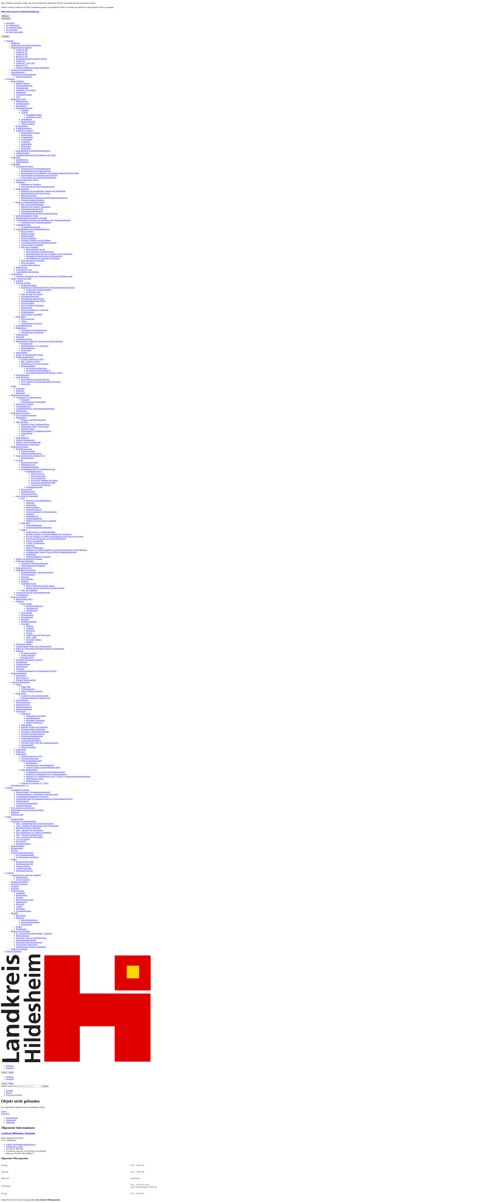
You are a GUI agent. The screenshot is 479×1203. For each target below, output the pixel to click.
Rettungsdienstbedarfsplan (31, 453)
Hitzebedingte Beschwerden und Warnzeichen (44, 256)
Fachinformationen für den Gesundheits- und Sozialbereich (49, 254)
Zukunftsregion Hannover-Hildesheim (31, 947)
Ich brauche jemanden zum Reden (44, 480)
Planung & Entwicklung (20, 931)
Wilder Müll (25, 687)
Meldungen (15, 43)
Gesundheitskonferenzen (30, 227)
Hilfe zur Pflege (22, 422)
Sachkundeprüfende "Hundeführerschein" (37, 572)
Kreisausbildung (27, 458)
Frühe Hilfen (21, 317)
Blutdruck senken (28, 234)
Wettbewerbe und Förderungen (38, 635)
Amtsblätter (20, 893)
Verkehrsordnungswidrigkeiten (33, 566)
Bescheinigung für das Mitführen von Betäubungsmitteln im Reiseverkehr (50, 173)
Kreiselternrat (21, 106)
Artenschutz (25, 714)
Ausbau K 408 (22, 50)
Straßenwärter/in (22, 801)
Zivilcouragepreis (23, 880)
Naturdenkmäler (27, 745)
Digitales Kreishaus (13, 951)
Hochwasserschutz (23, 702)
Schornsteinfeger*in (24, 568)
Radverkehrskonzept (29, 920)
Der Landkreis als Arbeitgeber (23, 808)
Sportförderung (22, 160)
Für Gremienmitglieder (25, 855)
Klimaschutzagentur (24, 707)
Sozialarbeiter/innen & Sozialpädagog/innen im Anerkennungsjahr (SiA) (44, 799)
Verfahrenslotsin (27, 312)
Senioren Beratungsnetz (25, 440)
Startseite (9, 1090)
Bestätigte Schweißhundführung (38, 501)
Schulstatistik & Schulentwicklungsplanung (33, 151)
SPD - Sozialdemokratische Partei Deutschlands (35, 823)
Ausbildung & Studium (20, 790)
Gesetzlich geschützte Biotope (33, 734)
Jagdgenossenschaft (33, 509)
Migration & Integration (20, 395)
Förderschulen (26, 135)
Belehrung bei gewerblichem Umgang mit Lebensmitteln (43, 191)
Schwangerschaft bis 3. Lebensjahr (34, 310)
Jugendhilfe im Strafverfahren (32, 299)
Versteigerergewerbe (29, 494)
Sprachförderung (22, 377)
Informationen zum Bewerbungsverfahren (27, 810)
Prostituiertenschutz (33, 471)
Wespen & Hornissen (34, 723)
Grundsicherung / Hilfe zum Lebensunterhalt (33, 646)
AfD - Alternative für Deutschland (29, 830)
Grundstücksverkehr (24, 95)
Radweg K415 (22, 65)
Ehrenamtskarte (27, 617)
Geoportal (15, 886)
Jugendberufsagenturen (30, 296)
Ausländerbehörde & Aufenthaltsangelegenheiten (35, 409)
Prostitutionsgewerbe (34, 487)
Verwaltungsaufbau (23, 911)
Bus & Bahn (21, 915)
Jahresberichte (21, 902)
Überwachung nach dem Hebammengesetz (38, 187)
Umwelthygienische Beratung (32, 200)
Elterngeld (20, 337)
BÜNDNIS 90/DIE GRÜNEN (28, 828)
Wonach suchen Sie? (9, 1086)
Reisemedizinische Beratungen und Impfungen (39, 175)
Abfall (18, 684)
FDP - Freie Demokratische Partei (29, 835)
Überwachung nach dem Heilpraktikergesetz (38, 178)
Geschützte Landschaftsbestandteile (35, 732)
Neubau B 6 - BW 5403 (25, 63)
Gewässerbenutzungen (30, 758)
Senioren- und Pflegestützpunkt (33, 420)
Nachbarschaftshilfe (29, 622)
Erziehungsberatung (29, 285)
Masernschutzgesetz (29, 195)
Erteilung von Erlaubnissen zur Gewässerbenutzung (46, 774)
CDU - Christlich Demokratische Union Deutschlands (37, 826)
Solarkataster (21, 749)
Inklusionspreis (22, 877)
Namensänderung (28, 348)
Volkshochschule (22, 153)
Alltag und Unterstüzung (40, 485)
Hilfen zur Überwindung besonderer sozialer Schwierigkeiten (40, 649)
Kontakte (29, 642)
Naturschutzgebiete (28, 747)
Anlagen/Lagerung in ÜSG (31, 756)
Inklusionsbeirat (27, 658)
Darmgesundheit (27, 236)
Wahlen (14, 859)
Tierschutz (25, 577)
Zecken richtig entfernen (30, 265)
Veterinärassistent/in (24, 806)
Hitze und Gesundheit (29, 247)
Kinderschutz (21, 328)
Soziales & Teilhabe (19, 597)
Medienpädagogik (28, 121)
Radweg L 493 (22, 56)
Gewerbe (19, 460)
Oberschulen (26, 146)
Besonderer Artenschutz (35, 720)
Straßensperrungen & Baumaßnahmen (26, 45)
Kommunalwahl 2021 (24, 871)
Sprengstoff (25, 523)
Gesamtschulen (27, 137)
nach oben (5, 1114)
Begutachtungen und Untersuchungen (36, 171)
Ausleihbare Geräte (33, 117)
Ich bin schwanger (38, 476)
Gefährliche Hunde (28, 583)
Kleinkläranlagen (32, 781)
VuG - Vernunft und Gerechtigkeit (29, 837)
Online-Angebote (28, 124)
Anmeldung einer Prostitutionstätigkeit (36, 222)
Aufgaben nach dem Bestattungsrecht (35, 169)
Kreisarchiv (20, 393)
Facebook (10, 1068)
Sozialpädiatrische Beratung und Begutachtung (39, 213)
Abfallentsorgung (28, 689)
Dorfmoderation (27, 615)
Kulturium (20, 391)
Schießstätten (31, 554)
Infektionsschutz (22, 189)
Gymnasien (25, 142)
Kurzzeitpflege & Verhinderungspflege (36, 431)
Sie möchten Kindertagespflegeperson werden (44, 373)
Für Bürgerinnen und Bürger (27, 857)
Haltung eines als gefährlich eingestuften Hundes (45, 588)
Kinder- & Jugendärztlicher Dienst (29, 355)
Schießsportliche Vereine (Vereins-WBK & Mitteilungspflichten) (51, 552)
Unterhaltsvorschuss (24, 339)
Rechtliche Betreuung (34, 606)
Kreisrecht (20, 904)
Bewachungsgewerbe (29, 462)
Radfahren (20, 918)
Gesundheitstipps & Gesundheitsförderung (32, 229)
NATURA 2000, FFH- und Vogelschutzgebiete (39, 743)
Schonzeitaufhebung (34, 518)
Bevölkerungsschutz (24, 449)
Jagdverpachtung (32, 507)
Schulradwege (26, 924)
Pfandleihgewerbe (28, 465)
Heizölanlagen (31, 763)
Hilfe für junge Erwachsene (32, 294)
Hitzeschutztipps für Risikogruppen (40, 252)
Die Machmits (26, 613)
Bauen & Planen (17, 81)
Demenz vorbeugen (28, 238)
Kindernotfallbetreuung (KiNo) (33, 301)
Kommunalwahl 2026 (24, 862)
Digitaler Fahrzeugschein (26, 680)
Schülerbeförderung (24, 128)
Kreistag (14, 850)
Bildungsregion (22, 101)
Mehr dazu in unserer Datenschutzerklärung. (20, 11)
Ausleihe (24, 113)
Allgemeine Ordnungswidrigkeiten (34, 563)
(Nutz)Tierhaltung (28, 575)
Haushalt (19, 897)
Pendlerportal (21, 929)
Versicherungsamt (23, 664)
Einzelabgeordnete (23, 844)
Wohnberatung (32, 610)
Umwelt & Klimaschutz (20, 682)
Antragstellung (27, 433)
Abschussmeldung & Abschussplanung (41, 512)
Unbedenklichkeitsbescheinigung (39, 527)
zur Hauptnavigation (14, 27)
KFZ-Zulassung (22, 678)
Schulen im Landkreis (24, 130)
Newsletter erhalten (33, 640)
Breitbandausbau (22, 936)
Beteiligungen (21, 895)
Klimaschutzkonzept (24, 709)
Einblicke (29, 626)
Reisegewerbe (26, 489)
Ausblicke (30, 628)
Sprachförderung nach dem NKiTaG (35, 379)
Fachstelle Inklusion (29, 653)
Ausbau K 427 (22, 52)
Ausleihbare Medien (34, 115)
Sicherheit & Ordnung (19, 447)
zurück (3, 1111)
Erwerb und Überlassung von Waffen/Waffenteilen (46, 539)
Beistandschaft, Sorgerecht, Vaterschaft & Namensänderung (39, 341)
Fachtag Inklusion (28, 655)
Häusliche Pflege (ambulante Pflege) (35, 424)
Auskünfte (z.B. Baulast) (26, 90)
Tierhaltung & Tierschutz (26, 570)
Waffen (24, 530)
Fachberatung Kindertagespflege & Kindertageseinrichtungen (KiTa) (48, 287)
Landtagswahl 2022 (24, 868)
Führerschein (21, 675)
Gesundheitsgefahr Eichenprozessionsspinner (39, 243)
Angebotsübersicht (23, 406)
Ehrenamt (20, 601)
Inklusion (19, 651)
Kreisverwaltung (17, 891)
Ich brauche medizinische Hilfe (43, 483)
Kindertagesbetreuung (24, 357)
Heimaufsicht (21, 418)
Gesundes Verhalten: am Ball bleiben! (36, 240)
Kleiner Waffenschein (34, 548)
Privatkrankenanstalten (30, 467)
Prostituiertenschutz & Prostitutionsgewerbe (38, 469)
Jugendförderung (22, 375)
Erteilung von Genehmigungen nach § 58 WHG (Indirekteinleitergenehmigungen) (58, 776)
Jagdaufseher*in (32, 516)
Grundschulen (26, 139)
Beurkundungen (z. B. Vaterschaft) (34, 346)
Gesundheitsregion (23, 225)
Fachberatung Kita (33, 292)
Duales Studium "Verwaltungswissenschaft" (33, 792)
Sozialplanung (21, 662)
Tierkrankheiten (27, 579)
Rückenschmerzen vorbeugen (32, 261)
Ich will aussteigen (38, 478)
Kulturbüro (20, 388)
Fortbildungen (26, 119)
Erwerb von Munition (34, 541)
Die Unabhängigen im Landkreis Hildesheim (33, 832)
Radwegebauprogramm (30, 922)
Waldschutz (20, 752)
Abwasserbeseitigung (29, 770)
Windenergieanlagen (24, 77)
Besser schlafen (27, 231)
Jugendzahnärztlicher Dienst (27, 216)
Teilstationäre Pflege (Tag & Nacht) (35, 427)
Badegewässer (21, 267)
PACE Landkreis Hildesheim (32, 305)
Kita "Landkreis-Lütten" (30, 361)
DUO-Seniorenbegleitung (26, 415)
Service (9, 1093)
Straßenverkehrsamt (19, 673)
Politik (8, 817)
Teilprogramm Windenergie (27, 945)
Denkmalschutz (22, 88)
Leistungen (10, 79)
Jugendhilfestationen (24, 326)
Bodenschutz (21, 693)
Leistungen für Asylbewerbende (28, 397)
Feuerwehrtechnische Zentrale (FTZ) (30, 456)
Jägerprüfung (31, 505)
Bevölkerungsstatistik (19, 882)
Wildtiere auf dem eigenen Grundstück (41, 521)
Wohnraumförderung (24, 86)
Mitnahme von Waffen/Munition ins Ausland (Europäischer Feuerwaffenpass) (56, 550)
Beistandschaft (26, 344)
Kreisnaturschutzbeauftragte (32, 736)
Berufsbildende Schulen (30, 133)
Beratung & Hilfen (23, 283)
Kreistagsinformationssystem (22, 853)
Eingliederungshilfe (23, 644)
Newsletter (25, 624)
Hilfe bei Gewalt (37, 474)
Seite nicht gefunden (14, 1095)
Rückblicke (30, 631)
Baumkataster (26, 725)
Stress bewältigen (28, 263)
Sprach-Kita (25, 384)
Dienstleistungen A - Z (20, 785)
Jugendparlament (22, 104)
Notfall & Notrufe (28, 451)
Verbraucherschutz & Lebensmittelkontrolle (33, 592)
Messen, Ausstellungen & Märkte (29, 559)
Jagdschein (30, 503)
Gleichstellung (16, 274)
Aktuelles (9, 41)
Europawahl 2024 (23, 866)
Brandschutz (21, 92)
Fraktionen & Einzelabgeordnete (24, 821)
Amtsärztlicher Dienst (24, 166)
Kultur (13, 386)
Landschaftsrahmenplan (30, 738)
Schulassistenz (26, 308)
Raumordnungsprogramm (26, 940)
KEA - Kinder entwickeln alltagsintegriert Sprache (41, 382)
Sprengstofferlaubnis (34, 525)
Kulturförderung (22, 162)
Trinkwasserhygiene (24, 270)
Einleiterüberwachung (34, 779)
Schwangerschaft (27, 319)
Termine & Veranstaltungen (22, 70)
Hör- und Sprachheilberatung (32, 204)
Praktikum (15, 812)
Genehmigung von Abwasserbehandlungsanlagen (45, 772)
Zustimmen (6, 19)
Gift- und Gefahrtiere (29, 590)
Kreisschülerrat (22, 126)
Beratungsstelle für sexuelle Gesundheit (31, 218)
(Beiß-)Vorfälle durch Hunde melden (40, 586)
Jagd (23, 498)
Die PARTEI (21, 841)
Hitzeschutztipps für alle (35, 249)
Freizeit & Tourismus (19, 884)
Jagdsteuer (30, 514)
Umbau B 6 (20, 61)
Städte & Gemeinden (19, 949)
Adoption (19, 281)
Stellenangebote (17, 815)
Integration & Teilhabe (25, 404)
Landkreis (10, 873)
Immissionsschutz (23, 705)
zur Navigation (12, 30)
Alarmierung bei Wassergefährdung (40, 765)
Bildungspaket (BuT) (24, 599)
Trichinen (24, 581)
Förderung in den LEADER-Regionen (31, 938)
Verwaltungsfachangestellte (26, 803)
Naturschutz (20, 711)
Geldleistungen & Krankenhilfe (33, 402)
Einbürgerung (21, 411)
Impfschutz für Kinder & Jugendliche (35, 207)
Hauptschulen (26, 144)
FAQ (18, 97)
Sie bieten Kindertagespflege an (38, 370)
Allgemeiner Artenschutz (36, 716)
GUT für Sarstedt (23, 839)
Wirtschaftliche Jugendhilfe (31, 314)
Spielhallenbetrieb (28, 492)
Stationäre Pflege (27, 429)
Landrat (19, 906)
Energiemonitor (22, 700)
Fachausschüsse (17, 819)
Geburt (23, 321)
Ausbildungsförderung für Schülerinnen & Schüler (36, 155)
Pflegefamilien (21, 352)
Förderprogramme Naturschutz (33, 729)
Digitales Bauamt (23, 83)
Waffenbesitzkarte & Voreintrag (38, 557)
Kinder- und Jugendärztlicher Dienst (30, 202)
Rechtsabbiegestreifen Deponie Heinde (31, 59)
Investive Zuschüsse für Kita (32, 359)
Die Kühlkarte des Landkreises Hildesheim (43, 258)
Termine (29, 633)
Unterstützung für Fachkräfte (32, 332)
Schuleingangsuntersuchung (32, 211)
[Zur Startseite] (76, 1061)
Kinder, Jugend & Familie (21, 278)
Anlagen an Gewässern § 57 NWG (35, 783)
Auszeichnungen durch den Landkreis (26, 875)
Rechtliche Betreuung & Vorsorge (29, 660)
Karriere (9, 788)
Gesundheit (15, 164)
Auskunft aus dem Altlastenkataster (35, 696)
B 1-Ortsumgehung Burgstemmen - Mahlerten (34, 933)
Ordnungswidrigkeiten (25, 561)
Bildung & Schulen (18, 99)
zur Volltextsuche (13, 25)
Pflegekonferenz (22, 438)
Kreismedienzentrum (24, 108)
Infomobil (25, 619)
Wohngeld (20, 669)
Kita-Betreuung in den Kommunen (34, 364)
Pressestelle (20, 909)
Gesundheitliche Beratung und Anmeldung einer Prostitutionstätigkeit (43, 220)
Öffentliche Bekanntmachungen (23, 74)
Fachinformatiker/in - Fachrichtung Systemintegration (37, 794)
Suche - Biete (31, 637)
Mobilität (14, 913)
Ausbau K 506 (22, 54)
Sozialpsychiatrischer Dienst (27, 180)
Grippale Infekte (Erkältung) (32, 245)
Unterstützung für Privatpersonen (34, 330)
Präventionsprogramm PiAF (32, 209)
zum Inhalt (10, 23)
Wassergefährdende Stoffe (31, 761)
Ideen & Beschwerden (25, 900)
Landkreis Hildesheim (18, 1133)
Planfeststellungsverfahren (21, 47)
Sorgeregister (26, 350)
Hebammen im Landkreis (31, 184)
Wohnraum (25, 400)
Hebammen (20, 182)
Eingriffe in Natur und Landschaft (34, 727)
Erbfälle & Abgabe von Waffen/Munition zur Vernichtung (48, 534)
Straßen (19, 927)
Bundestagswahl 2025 (24, 864)
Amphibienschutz (33, 718)
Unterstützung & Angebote (31, 323)
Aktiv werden (26, 604)
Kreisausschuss (17, 848)
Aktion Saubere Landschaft (32, 691)
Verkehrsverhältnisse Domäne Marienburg (32, 68)
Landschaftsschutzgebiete (31, 740)
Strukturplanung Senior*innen (28, 444)
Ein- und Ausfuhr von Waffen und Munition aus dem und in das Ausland (54, 536)
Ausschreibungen (18, 72)
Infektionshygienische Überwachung (35, 193)
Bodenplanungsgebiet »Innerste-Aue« (36, 698)
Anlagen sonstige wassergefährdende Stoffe (43, 767)
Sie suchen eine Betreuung (36, 368)
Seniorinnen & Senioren (20, 413)
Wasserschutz (21, 754)
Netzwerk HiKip (27, 303)
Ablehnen (5, 16)
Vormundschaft (22, 335)
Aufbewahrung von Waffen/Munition (40, 532)
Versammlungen (22, 595)
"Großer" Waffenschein (35, 543)
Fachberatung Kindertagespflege (39, 290)
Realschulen (26, 148)
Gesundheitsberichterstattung (27, 272)
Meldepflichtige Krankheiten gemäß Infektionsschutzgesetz (44, 198)
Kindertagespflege (28, 366)
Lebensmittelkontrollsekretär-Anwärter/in (32, 797)
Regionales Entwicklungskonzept (29, 942)
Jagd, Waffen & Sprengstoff (27, 496)
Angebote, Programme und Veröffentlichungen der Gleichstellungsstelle (44, 276)
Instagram (10, 1066)
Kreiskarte (15, 889)
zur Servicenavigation (14, 32)
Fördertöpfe (15, 157)
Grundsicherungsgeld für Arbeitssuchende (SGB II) (36, 671)
